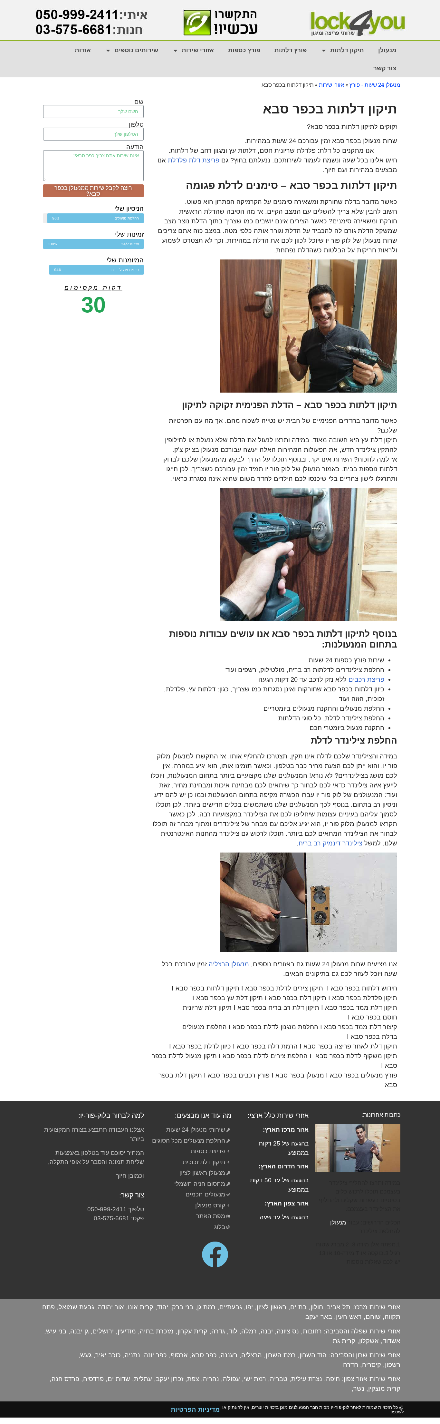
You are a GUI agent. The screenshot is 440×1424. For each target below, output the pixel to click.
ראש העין (349, 1316)
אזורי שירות (198, 50)
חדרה (351, 1364)
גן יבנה (79, 1331)
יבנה (267, 1331)
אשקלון (369, 1340)
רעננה (229, 1355)
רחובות (312, 1331)
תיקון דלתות (347, 50)
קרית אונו (140, 1307)
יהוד (162, 1307)
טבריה (278, 1378)
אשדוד (391, 1340)
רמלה (249, 1331)
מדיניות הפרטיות (195, 1409)
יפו (249, 1307)
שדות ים (119, 1378)
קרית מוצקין (384, 1388)
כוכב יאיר (108, 1355)
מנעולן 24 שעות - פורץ (374, 84)
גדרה (218, 1331)
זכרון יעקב (169, 1378)
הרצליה (251, 1355)
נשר (358, 1388)
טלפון (136, 124)
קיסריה (371, 1364)
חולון (317, 1307)
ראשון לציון (271, 1307)
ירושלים (103, 1331)
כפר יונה (155, 1355)
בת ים (298, 1307)
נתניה (132, 1355)
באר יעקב (318, 1316)
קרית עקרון (192, 1331)
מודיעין (127, 1331)
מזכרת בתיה (157, 1331)
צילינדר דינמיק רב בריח (330, 843)
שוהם (373, 1316)
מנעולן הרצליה (229, 964)
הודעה (135, 147)
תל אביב (338, 1307)
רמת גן (206, 1307)
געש (85, 1355)
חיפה (333, 1378)
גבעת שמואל (76, 1307)
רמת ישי (255, 1378)
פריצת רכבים (365, 679)
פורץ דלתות (290, 50)
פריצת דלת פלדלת (193, 160)
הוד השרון (313, 1355)
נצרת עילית (306, 1378)
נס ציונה (288, 1331)
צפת (193, 1378)
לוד (233, 1331)
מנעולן (387, 50)
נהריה (211, 1378)
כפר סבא (204, 1355)
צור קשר (385, 68)
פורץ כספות (244, 50)
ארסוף (179, 1355)
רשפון (392, 1364)
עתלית (143, 1378)
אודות (83, 50)
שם (139, 102)
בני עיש (56, 1331)
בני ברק (182, 1307)
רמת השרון (281, 1355)
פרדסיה (93, 1378)
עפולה (231, 1378)
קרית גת (344, 1340)
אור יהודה (111, 1307)
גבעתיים (230, 1307)
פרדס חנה (65, 1378)
